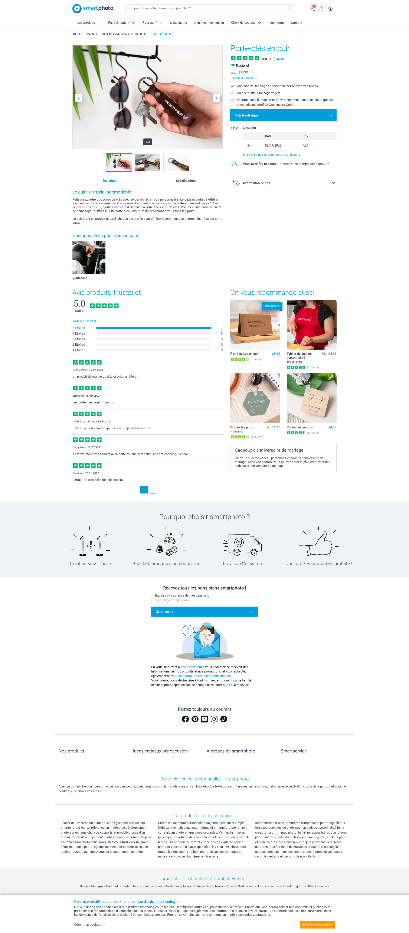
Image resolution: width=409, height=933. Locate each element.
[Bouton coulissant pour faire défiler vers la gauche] (78, 98)
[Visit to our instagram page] (214, 719)
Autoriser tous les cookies (317, 924)
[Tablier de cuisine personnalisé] (312, 325)
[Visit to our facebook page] (185, 719)
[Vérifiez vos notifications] (321, 8)
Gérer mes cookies (87, 925)
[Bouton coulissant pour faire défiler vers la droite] (216, 98)
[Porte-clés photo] (255, 398)
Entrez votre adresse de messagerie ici (182, 595)
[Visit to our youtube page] (204, 719)
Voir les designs (246, 115)
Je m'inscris (164, 612)
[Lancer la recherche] (291, 8)
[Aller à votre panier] (330, 8)
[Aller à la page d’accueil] (93, 8)
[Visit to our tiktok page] (223, 719)
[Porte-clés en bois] (312, 398)
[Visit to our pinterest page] (194, 719)
